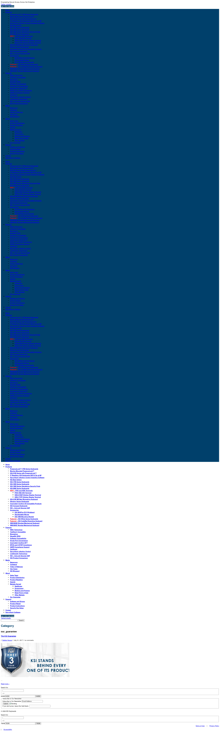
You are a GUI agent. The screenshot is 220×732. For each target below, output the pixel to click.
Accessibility (8, 729)
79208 (3, 723)
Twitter (3, 4)
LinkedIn (8, 4)
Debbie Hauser (7, 640)
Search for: (4, 687)
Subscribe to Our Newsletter (12, 701)
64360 (3, 696)
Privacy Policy (214, 726)
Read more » (5, 684)
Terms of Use (200, 726)
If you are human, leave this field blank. (16, 706)
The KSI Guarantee (8, 636)
